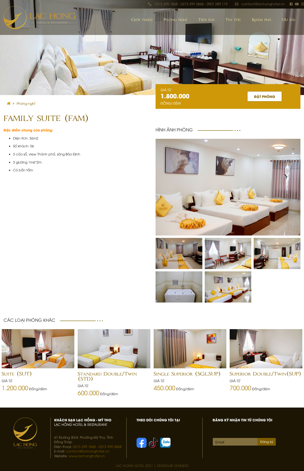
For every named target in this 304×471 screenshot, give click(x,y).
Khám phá (261, 20)
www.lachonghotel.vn (87, 455)
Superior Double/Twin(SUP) (265, 374)
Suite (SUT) (17, 374)
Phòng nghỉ (175, 20)
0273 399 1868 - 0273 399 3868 (97, 446)
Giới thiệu (141, 20)
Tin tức (233, 20)
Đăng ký (266, 441)
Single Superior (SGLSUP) (187, 374)
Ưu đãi (288, 20)
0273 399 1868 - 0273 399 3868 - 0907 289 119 (191, 3)
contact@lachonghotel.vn (263, 3)
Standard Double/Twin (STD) (107, 376)
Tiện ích (206, 20)
